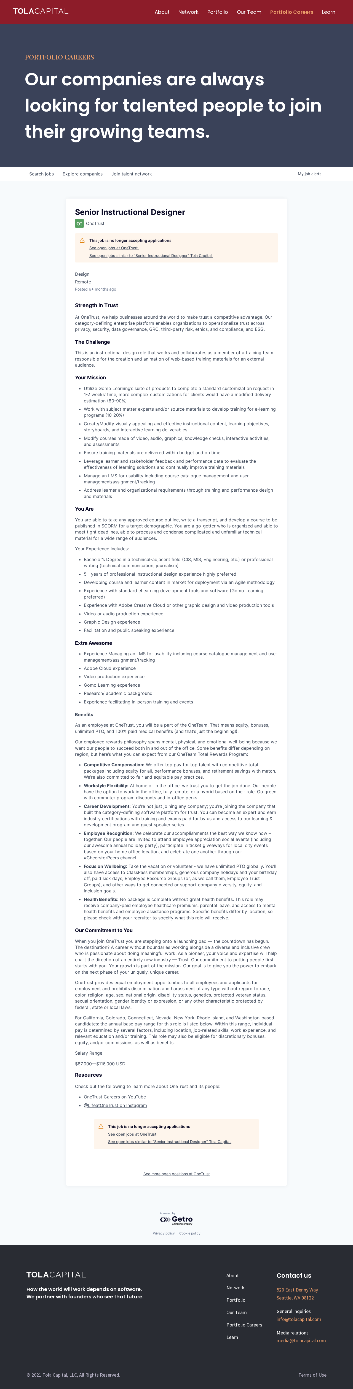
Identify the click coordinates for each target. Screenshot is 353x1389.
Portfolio (217, 12)
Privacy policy (164, 1233)
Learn (328, 12)
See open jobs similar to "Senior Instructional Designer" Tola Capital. (151, 255)
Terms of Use (312, 1375)
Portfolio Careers (291, 12)
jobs (41, 174)
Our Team (249, 12)
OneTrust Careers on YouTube (115, 1097)
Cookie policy (189, 1233)
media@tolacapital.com (301, 1340)
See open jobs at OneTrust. (114, 247)
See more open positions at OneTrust (176, 1173)
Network (188, 12)
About (162, 12)
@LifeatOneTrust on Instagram (115, 1105)
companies (83, 174)
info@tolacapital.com (299, 1319)
